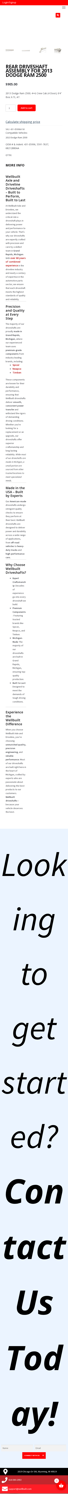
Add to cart (26, 107)
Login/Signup (9, 2)
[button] (58, 15)
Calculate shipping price (23, 122)
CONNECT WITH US (32, 1455)
